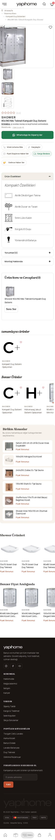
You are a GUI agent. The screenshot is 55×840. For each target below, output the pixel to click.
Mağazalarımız (10, 683)
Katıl (8, 784)
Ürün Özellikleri (13, 176)
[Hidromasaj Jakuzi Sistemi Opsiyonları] (34, 393)
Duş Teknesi (9, 752)
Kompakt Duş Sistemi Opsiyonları (12, 365)
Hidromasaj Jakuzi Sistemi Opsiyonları (33, 411)
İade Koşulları (10, 715)
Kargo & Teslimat (12, 711)
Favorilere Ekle (21, 341)
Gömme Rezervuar (12, 757)
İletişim (7, 688)
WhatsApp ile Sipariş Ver (29, 134)
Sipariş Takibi (9, 706)
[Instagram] (6, 666)
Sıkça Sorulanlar (11, 720)
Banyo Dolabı (9, 743)
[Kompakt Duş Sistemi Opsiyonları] (11, 347)
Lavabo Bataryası (11, 747)
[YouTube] (19, 666)
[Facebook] (13, 666)
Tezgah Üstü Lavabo (13, 733)
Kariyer (7, 693)
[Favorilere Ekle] (50, 27)
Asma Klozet (9, 738)
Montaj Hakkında (14, 261)
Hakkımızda (9, 679)
